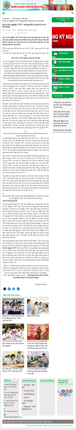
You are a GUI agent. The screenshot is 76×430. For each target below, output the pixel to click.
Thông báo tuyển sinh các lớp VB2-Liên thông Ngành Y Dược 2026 (62, 102)
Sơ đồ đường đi (29, 394)
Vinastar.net (56, 422)
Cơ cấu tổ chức (29, 391)
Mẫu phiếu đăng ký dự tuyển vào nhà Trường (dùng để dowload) (60, 121)
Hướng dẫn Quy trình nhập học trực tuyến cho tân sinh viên (62, 130)
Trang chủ (5, 18)
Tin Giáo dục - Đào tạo (19, 18)
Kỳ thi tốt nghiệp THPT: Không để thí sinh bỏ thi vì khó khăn (23, 21)
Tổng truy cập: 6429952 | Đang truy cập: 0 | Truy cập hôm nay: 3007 (49, 426)
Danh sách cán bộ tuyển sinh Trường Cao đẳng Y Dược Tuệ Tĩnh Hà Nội (61, 111)
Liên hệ (26, 397)
